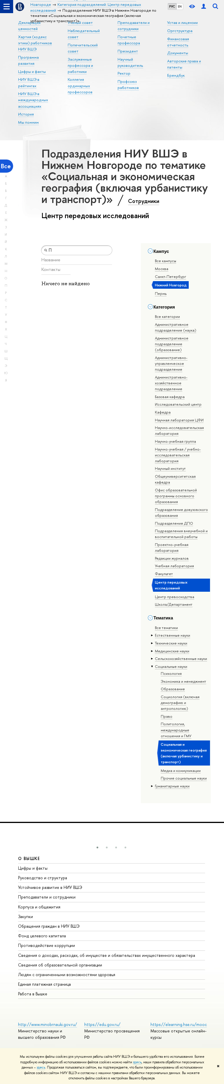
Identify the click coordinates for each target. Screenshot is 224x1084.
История (26, 114)
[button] (97, 847)
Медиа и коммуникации (181, 770)
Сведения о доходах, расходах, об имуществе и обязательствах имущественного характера (106, 955)
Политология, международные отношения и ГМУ (176, 729)
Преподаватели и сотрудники (47, 897)
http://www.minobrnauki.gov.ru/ (47, 1024)
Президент (128, 51)
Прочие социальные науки (184, 778)
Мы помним (28, 122)
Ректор (124, 73)
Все (6, 166)
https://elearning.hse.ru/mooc (178, 1024)
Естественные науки (172, 635)
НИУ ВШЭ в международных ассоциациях (33, 99)
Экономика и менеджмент (183, 681)
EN (180, 6)
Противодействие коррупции (46, 945)
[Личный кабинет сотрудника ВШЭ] (203, 6)
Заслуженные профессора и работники (80, 65)
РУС (172, 6)
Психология (171, 673)
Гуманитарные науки (172, 786)
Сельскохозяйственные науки (181, 658)
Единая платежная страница (44, 984)
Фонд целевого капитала (42, 935)
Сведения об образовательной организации (60, 965)
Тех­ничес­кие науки (171, 643)
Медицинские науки (172, 651)
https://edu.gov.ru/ (102, 1024)
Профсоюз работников (128, 84)
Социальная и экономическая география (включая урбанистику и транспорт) (184, 753)
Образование (173, 688)
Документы (177, 52)
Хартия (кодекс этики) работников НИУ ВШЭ (35, 43)
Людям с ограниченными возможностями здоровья (66, 974)
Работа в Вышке (32, 994)
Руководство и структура (42, 877)
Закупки (25, 916)
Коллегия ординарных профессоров (80, 85)
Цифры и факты (32, 71)
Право (166, 716)
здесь (137, 1062)
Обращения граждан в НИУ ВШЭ (49, 926)
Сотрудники (143, 201)
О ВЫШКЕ (29, 858)
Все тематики (166, 627)
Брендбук (176, 75)
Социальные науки (171, 666)
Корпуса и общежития (39, 907)
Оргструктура (179, 30)
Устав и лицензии (182, 22)
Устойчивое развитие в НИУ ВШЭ (50, 887)
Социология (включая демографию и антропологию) (180, 702)
